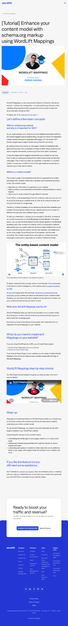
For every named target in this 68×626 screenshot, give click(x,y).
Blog (42, 551)
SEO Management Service (34, 571)
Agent (32, 560)
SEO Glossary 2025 (44, 577)
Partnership (22, 558)
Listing (20, 568)
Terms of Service (34, 602)
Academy (44, 555)
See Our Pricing (45, 528)
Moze (38, 618)
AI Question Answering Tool (56, 563)
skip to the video (30, 115)
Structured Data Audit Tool (56, 570)
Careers (20, 565)
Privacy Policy (34, 598)
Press (20, 561)
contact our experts (26, 472)
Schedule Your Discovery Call (27, 528)
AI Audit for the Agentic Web (56, 555)
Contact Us (21, 555)
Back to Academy (10, 13)
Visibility (32, 551)
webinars (5, 92)
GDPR (34, 605)
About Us (21, 551)
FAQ (54, 576)
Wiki (42, 572)
